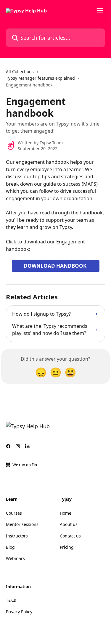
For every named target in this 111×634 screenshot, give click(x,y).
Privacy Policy (19, 611)
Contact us (70, 536)
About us (69, 524)
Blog (10, 547)
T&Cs (11, 600)
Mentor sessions (22, 524)
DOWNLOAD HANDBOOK (56, 265)
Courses (14, 513)
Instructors (17, 536)
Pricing (67, 547)
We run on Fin (24, 464)
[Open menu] (99, 10)
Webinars (15, 558)
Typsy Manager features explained (40, 78)
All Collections (20, 71)
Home (65, 513)
